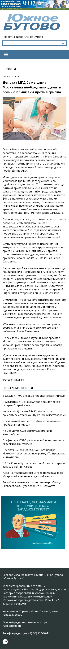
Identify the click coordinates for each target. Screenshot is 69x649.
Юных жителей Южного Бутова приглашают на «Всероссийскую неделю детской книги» (33, 474)
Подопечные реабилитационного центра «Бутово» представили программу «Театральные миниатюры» (34, 453)
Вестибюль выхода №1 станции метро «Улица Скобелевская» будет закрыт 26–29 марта (32, 484)
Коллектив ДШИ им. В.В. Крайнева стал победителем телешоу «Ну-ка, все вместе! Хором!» (34, 413)
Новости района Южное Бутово (22, 36)
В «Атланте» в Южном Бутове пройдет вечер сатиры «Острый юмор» (31, 403)
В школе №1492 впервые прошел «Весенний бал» (34, 395)
